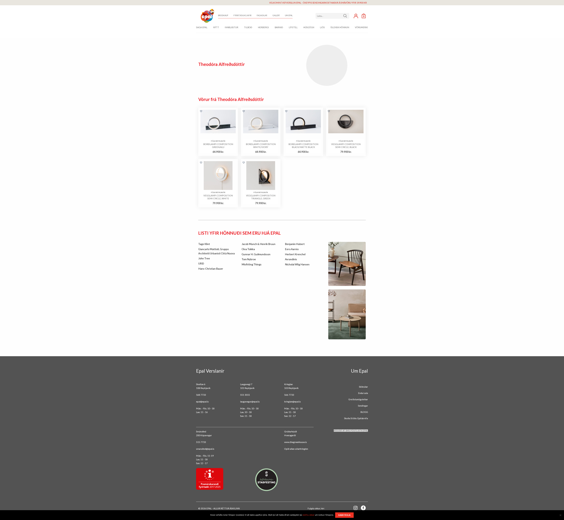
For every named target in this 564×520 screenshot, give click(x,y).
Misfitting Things (251, 264)
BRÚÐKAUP (223, 15)
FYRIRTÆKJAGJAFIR (242, 15)
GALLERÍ (276, 15)
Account (356, 16)
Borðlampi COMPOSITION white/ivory (261, 145)
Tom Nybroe (249, 259)
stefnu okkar (308, 515)
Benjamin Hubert (295, 244)
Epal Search (332, 16)
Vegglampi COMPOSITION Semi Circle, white (218, 197)
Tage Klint (204, 244)
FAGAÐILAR (262, 15)
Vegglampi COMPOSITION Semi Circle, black (346, 145)
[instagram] (353, 508)
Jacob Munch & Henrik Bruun (258, 244)
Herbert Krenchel (295, 254)
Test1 (346, 16)
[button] (201, 111)
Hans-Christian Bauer (210, 268)
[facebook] (361, 508)
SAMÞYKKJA (344, 515)
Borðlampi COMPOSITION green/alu (218, 145)
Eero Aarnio (292, 249)
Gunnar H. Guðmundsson (256, 254)
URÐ (201, 263)
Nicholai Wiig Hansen (297, 264)
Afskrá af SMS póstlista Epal (351, 430)
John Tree (204, 258)
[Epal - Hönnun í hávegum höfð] (207, 16)
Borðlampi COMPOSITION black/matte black (303, 145)
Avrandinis (291, 259)
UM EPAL (289, 15)
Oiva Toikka (248, 249)
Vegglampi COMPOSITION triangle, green (260, 197)
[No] (560, 516)
